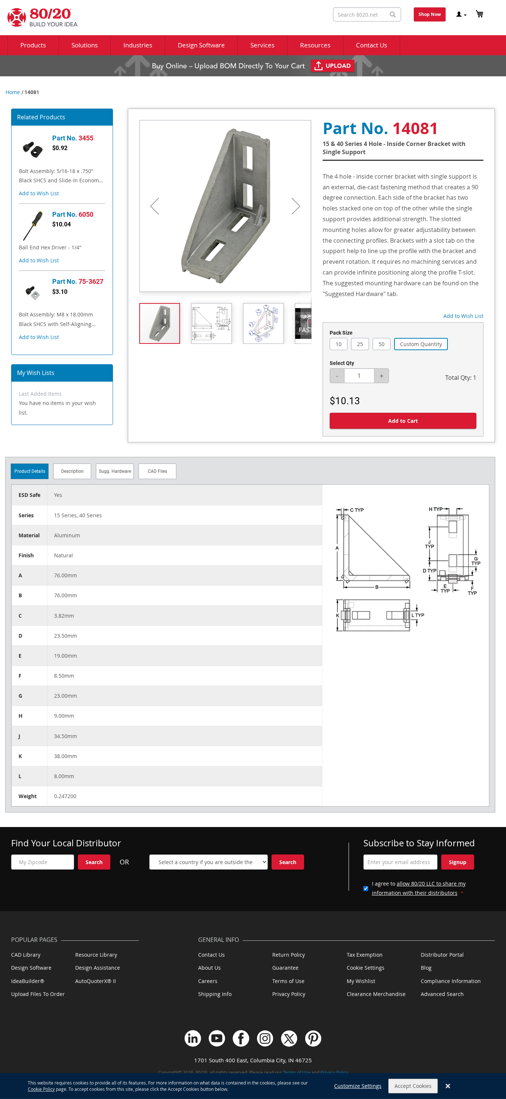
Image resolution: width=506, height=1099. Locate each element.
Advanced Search (442, 993)
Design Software (31, 967)
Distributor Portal (442, 954)
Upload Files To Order (38, 993)
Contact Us (211, 954)
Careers (207, 981)
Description (72, 471)
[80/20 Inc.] (38, 17)
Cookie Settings (366, 967)
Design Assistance (97, 967)
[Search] (393, 15)
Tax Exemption (365, 954)
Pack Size (341, 332)
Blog (426, 967)
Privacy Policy (288, 993)
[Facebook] (241, 1038)
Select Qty (342, 363)
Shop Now (430, 14)
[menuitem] (33, 45)
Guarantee (285, 967)
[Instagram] (265, 1038)
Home (13, 92)
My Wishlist (361, 981)
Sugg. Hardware (115, 471)
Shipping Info (215, 993)
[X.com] (289, 1038)
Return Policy (288, 954)
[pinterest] (313, 1038)
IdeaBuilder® (27, 981)
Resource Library (96, 954)
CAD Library (25, 954)
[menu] (253, 45)
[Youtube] (217, 1038)
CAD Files (157, 471)
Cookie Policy (41, 1089)
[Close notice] (447, 1086)
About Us (209, 967)
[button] (39, 193)
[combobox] (367, 14)
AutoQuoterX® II (95, 981)
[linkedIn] (192, 1038)
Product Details (29, 471)
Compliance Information (451, 981)
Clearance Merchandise (376, 993)
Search (94, 862)
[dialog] (253, 1086)
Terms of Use (288, 981)
